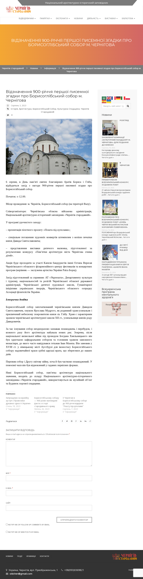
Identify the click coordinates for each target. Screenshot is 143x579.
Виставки (110, 18)
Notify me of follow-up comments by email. (29, 525)
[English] (109, 98)
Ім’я (8, 473)
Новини (78, 18)
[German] (118, 98)
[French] (113, 98)
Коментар (10, 439)
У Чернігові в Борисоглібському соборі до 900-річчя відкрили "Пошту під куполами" (75, 402)
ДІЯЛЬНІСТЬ (93, 18)
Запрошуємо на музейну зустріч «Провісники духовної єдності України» (18, 401)
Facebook (133, 570)
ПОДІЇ (19, 556)
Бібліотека (128, 18)
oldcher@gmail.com (21, 573)
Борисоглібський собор (44, 108)
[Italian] (123, 98)
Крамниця (31, 556)
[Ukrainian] (109, 101)
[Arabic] (104, 98)
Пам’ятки (45, 18)
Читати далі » (108, 157)
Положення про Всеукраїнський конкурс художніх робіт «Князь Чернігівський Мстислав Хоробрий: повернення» (115, 222)
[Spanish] (104, 101)
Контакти (44, 556)
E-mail (9, 488)
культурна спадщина (68, 108)
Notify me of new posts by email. (23, 532)
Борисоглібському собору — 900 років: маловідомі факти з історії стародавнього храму (46, 402)
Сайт (8, 503)
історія (14, 108)
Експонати (62, 18)
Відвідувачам (26, 18)
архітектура (25, 108)
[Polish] (128, 98)
